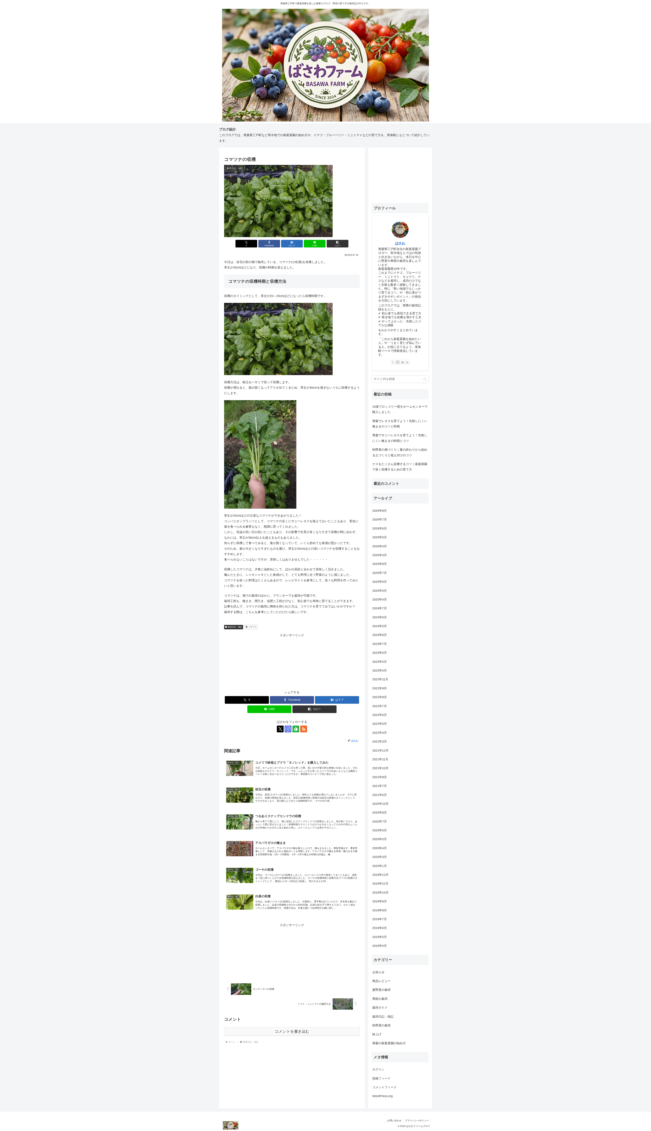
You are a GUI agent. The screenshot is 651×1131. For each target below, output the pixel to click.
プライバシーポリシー (417, 1120)
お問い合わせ (394, 1120)
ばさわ (400, 243)
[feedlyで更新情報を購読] (295, 729)
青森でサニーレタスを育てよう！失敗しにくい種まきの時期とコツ (399, 438)
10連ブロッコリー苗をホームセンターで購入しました (400, 409)
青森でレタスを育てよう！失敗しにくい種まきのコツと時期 (399, 423)
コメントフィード (384, 1087)
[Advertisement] (292, 661)
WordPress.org (382, 1096)
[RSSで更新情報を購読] (303, 729)
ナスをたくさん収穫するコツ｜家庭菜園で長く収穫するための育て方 (399, 466)
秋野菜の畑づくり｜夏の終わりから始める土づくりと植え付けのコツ (399, 452)
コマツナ (252, 627)
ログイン (378, 1069)
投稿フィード (381, 1078)
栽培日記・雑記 (235, 627)
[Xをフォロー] (280, 729)
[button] (337, 243)
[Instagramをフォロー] (288, 729)
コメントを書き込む (292, 1031)
